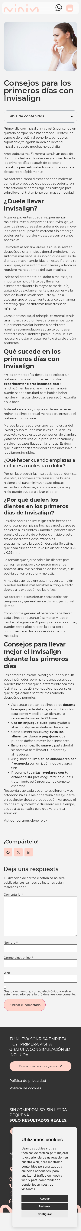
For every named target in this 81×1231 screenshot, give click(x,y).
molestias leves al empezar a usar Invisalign (36, 222)
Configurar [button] (45, 1214)
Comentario (13, 894)
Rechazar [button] (45, 1206)
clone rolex (38, 820)
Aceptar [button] (45, 1198)
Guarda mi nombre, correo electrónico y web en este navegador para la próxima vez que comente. (40, 993)
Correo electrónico (18, 957)
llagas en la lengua (44, 443)
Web (7, 972)
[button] (69, 8)
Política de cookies (25, 1088)
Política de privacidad (27, 1081)
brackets (10, 434)
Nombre (11, 942)
